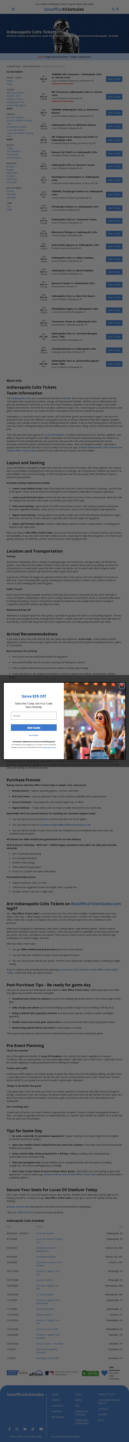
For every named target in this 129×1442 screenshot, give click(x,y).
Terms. (54, 747)
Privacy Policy (46, 747)
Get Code (33, 727)
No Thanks (33, 735)
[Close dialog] (122, 686)
